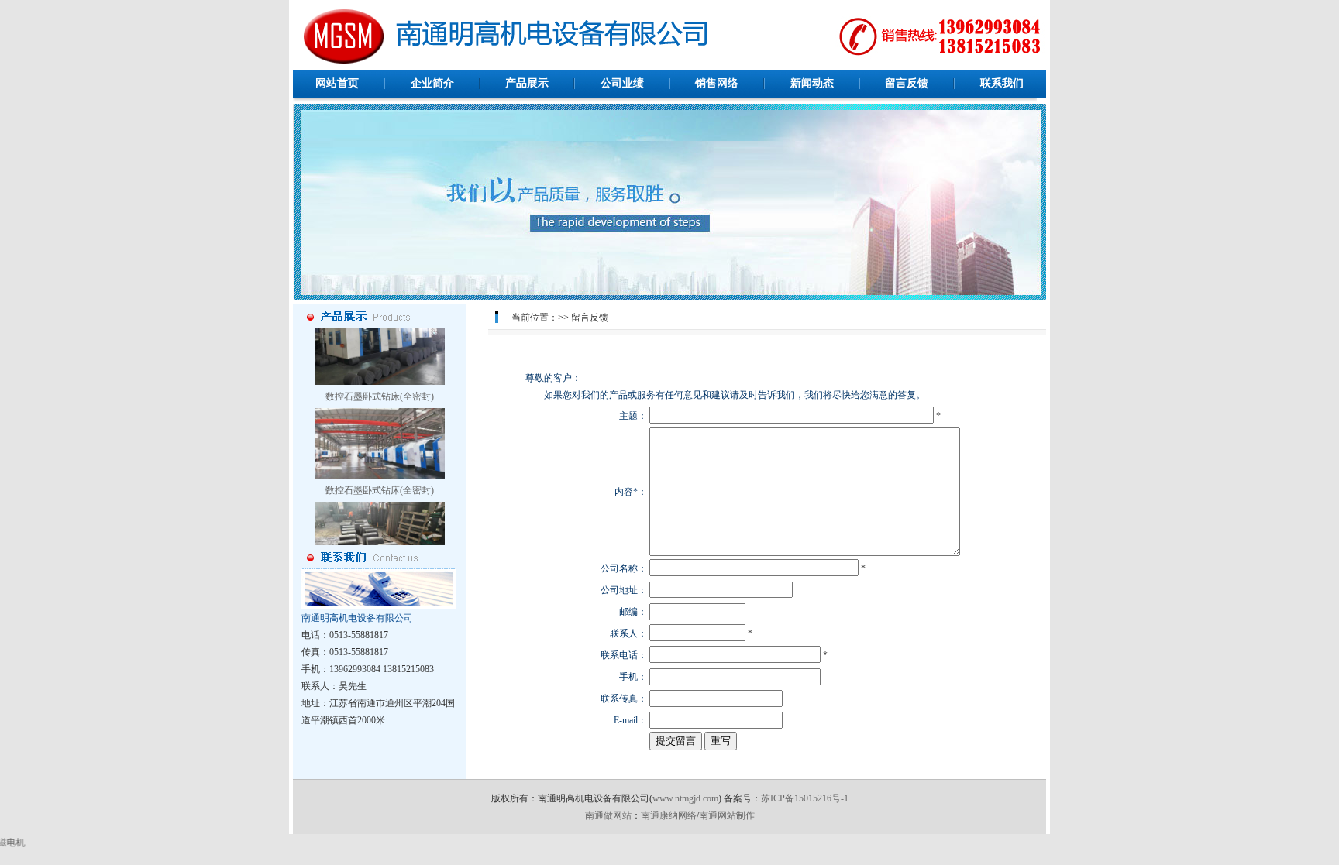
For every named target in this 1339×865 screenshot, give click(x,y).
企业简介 (432, 83)
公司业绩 (622, 83)
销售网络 (716, 83)
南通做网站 (608, 815)
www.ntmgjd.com (685, 798)
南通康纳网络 (669, 815)
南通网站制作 (727, 815)
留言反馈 (906, 83)
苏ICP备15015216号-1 (804, 798)
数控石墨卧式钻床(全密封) (379, 374)
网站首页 (337, 83)
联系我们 (1002, 83)
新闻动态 (812, 83)
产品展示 (527, 83)
